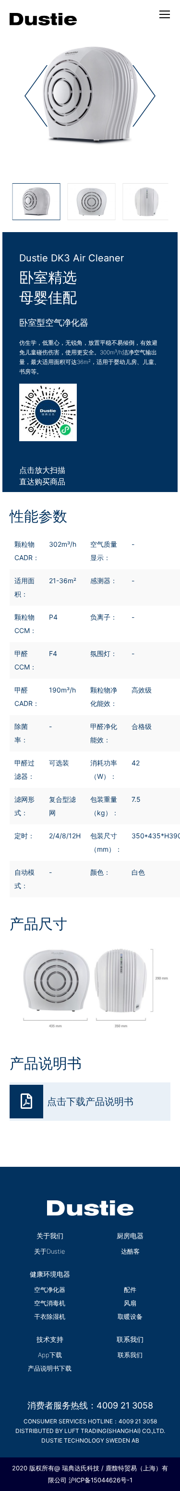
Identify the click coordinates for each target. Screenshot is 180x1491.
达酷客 (130, 1251)
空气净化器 (49, 1289)
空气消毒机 (49, 1303)
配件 (130, 1289)
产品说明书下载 (50, 1368)
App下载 (50, 1355)
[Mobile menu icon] (164, 14)
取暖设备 (130, 1316)
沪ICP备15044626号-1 (100, 1480)
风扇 (130, 1303)
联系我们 (130, 1355)
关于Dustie (49, 1251)
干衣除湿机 (49, 1316)
